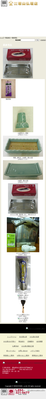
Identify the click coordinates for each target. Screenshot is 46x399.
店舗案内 (30, 341)
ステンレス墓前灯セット (23, 253)
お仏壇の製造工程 (27, 346)
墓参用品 (14, 37)
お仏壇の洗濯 (34, 337)
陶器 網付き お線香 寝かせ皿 (23, 157)
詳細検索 (43, 40)
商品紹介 (7, 37)
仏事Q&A (15, 346)
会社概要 (39, 341)
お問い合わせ (23, 351)
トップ (2, 37)
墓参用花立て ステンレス (23, 291)
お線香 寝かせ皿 (23, 180)
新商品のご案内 (37, 355)
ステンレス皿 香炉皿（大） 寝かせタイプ (23, 214)
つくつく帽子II (23, 320)
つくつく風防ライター (23, 314)
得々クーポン (11, 351)
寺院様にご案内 (8, 355)
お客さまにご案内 (23, 355)
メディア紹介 (35, 351)
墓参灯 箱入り (23, 297)
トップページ (11, 337)
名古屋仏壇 (23, 337)
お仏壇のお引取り (9, 341)
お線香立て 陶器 (23, 133)
